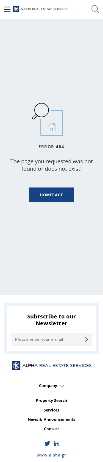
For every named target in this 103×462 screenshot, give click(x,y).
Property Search (51, 400)
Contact (51, 428)
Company (48, 385)
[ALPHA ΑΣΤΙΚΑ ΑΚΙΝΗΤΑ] (40, 9)
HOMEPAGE (51, 194)
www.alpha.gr (51, 455)
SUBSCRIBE (85, 339)
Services (51, 410)
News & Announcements (52, 419)
